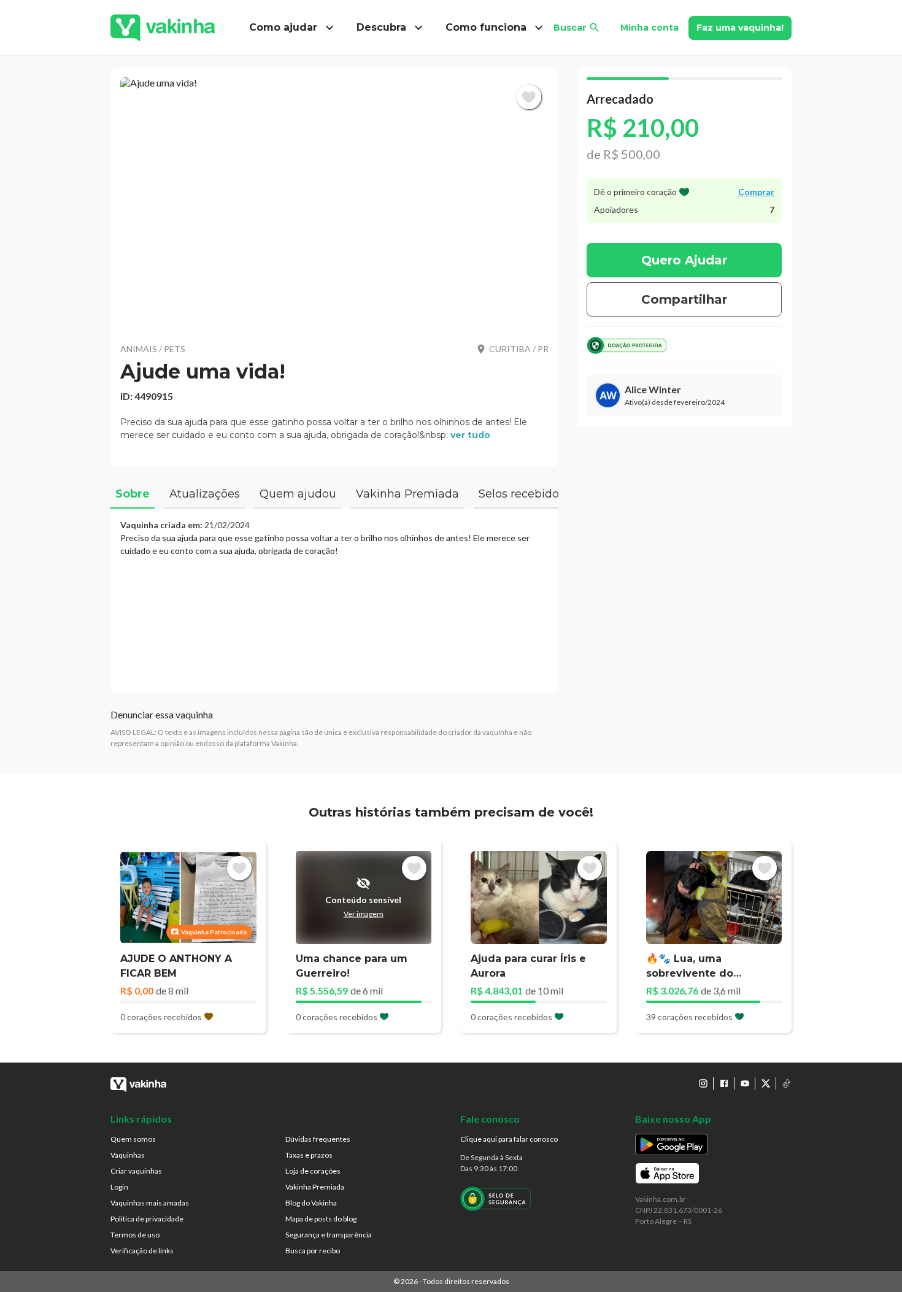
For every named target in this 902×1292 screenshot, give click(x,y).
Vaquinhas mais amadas (149, 1202)
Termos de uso (135, 1234)
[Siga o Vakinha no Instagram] (703, 1083)
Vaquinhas (127, 1154)
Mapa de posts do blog (321, 1218)
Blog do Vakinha (311, 1202)
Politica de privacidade (146, 1218)
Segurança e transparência (328, 1234)
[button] (334, 202)
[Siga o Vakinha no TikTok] (787, 1083)
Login (119, 1186)
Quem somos (133, 1139)
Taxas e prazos (309, 1154)
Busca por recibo (312, 1250)
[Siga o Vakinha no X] (766, 1083)
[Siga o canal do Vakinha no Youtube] (745, 1083)
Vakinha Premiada (314, 1186)
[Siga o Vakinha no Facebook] (724, 1083)
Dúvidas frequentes (317, 1139)
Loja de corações (313, 1170)
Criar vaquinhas (136, 1170)
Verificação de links (142, 1250)
